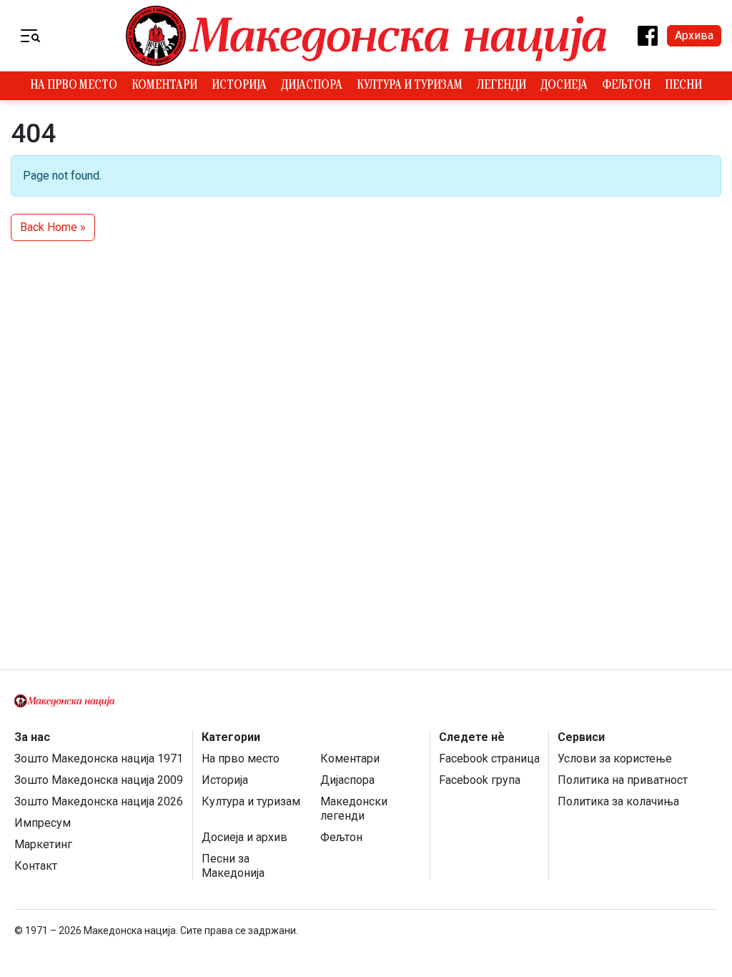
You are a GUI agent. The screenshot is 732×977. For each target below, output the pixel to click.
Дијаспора (311, 86)
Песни (683, 86)
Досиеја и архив (244, 837)
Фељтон (626, 86)
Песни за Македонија (233, 866)
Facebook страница (489, 758)
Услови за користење (615, 758)
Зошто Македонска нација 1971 (98, 758)
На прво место (73, 86)
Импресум (42, 823)
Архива (694, 35)
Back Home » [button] (53, 227)
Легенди (501, 86)
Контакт (35, 866)
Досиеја (564, 86)
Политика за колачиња (618, 801)
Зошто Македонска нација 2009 (98, 780)
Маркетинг (43, 844)
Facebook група (479, 780)
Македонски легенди (353, 809)
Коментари (164, 86)
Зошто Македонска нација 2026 (98, 801)
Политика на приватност (623, 780)
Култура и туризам (410, 86)
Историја (239, 86)
